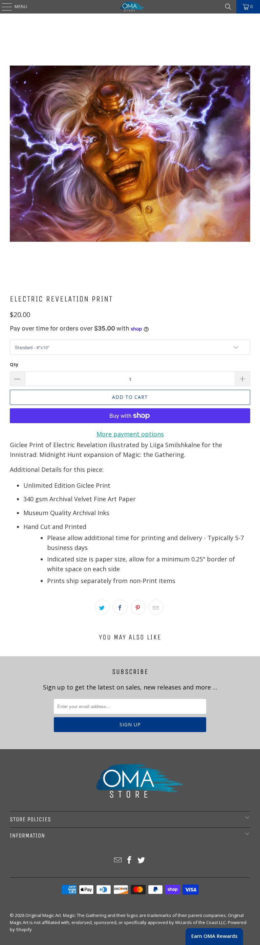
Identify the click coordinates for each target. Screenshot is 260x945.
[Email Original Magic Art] (118, 860)
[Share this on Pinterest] (138, 607)
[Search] (228, 7)
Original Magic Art (43, 915)
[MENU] (3, 7)
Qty (14, 364)
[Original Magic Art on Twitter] (141, 860)
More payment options (130, 434)
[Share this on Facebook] (120, 607)
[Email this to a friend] (156, 607)
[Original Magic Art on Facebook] (130, 860)
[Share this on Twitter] (102, 607)
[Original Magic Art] (130, 7)
